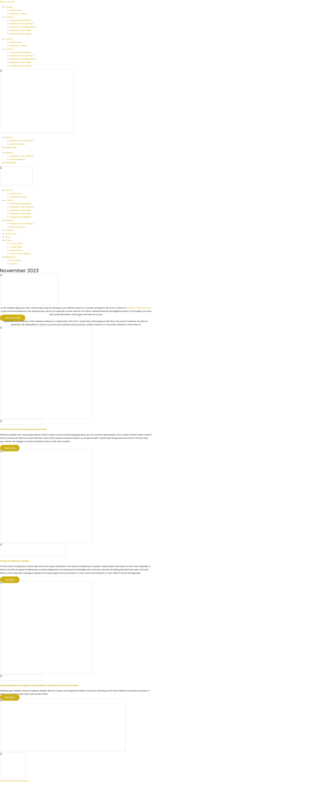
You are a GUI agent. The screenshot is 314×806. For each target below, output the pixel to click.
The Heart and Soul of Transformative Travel (23, 429)
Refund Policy (16, 250)
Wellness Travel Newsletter (23, 27)
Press (7, 237)
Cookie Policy (16, 247)
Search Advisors (17, 144)
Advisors (9, 137)
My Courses (15, 260)
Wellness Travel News (20, 213)
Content (9, 17)
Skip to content (7, 1)
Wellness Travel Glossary (22, 23)
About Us (9, 230)
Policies (8, 240)
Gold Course (16, 10)
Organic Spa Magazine (20, 217)
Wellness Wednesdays (20, 33)
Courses (9, 7)
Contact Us (10, 233)
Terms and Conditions (20, 253)
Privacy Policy (16, 243)
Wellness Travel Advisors (22, 140)
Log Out (13, 263)
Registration (11, 147)
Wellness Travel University (138, 307)
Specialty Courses (18, 13)
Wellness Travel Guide (20, 30)
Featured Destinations (20, 20)
